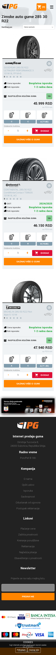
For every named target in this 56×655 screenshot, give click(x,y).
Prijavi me (28, 596)
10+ (49, 96)
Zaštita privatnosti (28, 534)
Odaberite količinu (12, 126)
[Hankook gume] (28, 406)
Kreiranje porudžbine (28, 540)
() (43, 7)
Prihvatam (21, 650)
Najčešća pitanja (28, 552)
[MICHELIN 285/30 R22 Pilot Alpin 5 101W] (28, 289)
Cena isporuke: (14, 83)
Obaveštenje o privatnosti (28, 558)
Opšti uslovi (28, 485)
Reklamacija (28, 546)
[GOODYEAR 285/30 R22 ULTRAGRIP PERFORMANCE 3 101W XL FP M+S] (28, 45)
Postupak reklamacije (28, 508)
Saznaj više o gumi (28, 139)
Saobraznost (28, 496)
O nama (28, 479)
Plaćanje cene (28, 528)
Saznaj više (34, 650)
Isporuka (28, 490)
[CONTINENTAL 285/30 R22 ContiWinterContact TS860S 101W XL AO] (28, 167)
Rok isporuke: (13, 87)
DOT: (9, 203)
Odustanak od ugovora (28, 502)
